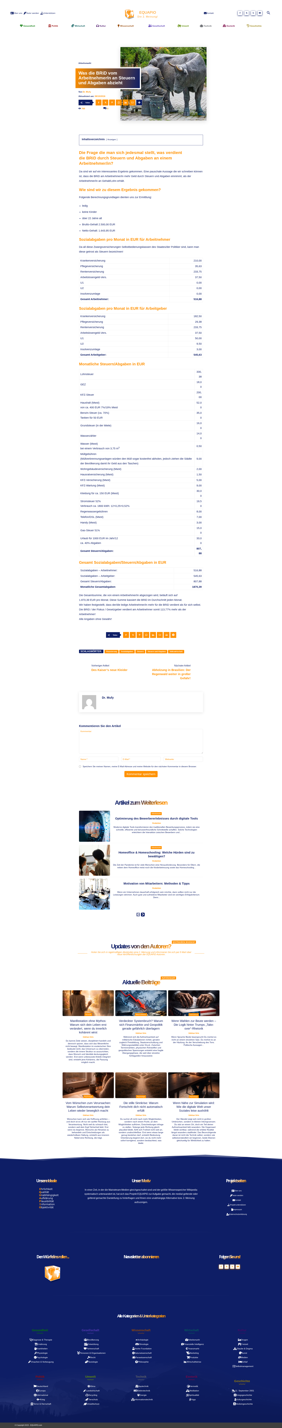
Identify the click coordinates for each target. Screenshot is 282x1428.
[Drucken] (166, 635)
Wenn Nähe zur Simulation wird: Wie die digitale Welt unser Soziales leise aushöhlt (194, 1106)
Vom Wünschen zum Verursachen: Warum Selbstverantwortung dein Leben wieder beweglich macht (88, 1106)
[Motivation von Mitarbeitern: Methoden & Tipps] (94, 894)
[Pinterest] (112, 102)
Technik (141, 1376)
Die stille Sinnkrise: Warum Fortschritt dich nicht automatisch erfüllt (141, 1106)
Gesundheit (40, 1330)
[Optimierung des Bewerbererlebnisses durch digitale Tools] (94, 826)
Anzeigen (111, 139)
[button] (268, 13)
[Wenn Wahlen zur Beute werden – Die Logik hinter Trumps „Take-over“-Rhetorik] (193, 1003)
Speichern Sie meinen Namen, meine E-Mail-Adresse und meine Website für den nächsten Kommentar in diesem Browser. (140, 766)
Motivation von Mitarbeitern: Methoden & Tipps (157, 883)
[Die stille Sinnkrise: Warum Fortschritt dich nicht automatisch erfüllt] (141, 1085)
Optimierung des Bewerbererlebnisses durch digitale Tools (156, 818)
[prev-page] (138, 914)
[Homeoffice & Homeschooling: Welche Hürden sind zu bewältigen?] (94, 860)
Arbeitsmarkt (84, 63)
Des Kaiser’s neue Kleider (109, 670)
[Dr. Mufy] (90, 702)
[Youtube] (260, 13)
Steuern (140, 652)
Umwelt (90, 1376)
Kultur (242, 1330)
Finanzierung (111, 652)
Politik (40, 1376)
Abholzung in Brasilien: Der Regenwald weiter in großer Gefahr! (171, 674)
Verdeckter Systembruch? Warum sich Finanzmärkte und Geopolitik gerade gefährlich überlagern (141, 1024)
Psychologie (88, 1096)
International (193, 1014)
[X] (253, 13)
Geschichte (242, 1381)
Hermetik (88, 1014)
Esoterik (191, 1376)
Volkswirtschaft (176, 652)
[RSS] (246, 13)
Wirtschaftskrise (141, 1014)
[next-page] (143, 914)
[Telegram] (173, 635)
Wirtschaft (191, 1330)
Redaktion (156, 823)
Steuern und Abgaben (157, 652)
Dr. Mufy (87, 92)
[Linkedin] (126, 102)
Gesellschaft (90, 1330)
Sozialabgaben (127, 652)
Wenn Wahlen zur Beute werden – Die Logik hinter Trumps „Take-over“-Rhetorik (193, 1024)
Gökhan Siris (88, 1037)
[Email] (132, 102)
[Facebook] (240, 13)
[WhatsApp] (119, 102)
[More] (139, 102)
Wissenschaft (141, 1330)
